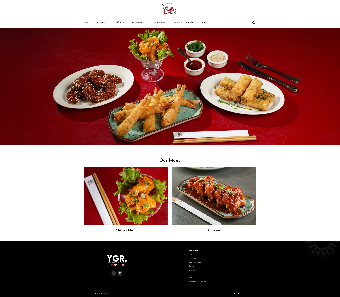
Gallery (191, 266)
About (191, 274)
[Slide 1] (163, 141)
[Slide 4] (177, 141)
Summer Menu (159, 23)
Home (86, 23)
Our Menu (101, 23)
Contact (204, 23)
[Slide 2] (168, 141)
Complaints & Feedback (197, 282)
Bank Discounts (138, 23)
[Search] (253, 23)
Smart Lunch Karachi (183, 23)
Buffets (118, 23)
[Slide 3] (172, 141)
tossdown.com (240, 294)
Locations (192, 270)
